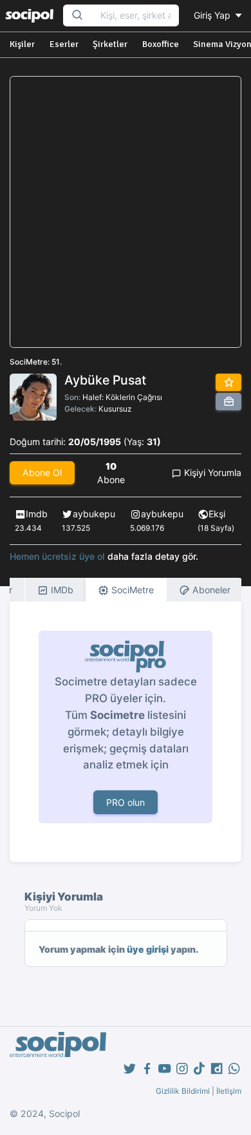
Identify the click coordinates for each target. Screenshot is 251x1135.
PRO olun (125, 802)
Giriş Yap (213, 15)
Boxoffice (160, 44)
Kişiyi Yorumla (211, 472)
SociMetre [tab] (131, 589)
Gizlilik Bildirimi (183, 1091)
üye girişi (148, 949)
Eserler (64, 44)
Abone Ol (42, 472)
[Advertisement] (125, 212)
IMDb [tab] (60, 589)
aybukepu (94, 513)
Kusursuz (114, 409)
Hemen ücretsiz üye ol (57, 556)
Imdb (37, 513)
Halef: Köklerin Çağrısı (122, 397)
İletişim (228, 1091)
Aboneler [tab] (210, 589)
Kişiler (22, 44)
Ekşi (217, 513)
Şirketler (110, 44)
